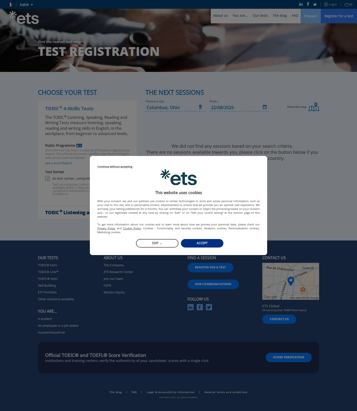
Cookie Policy (132, 228)
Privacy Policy (106, 228)
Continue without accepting (114, 166)
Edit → (157, 243)
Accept (202, 243)
